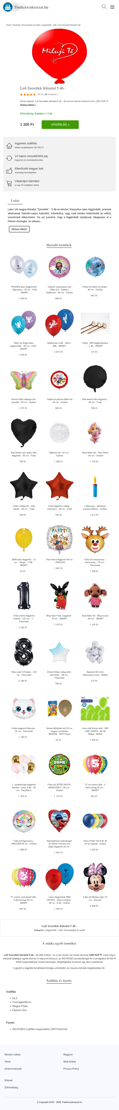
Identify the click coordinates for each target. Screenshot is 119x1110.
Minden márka (12, 1054)
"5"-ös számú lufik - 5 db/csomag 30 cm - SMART (95, 787)
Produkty (16, 25)
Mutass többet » (28, 104)
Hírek (8, 1061)
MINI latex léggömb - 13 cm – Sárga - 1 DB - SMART (24, 562)
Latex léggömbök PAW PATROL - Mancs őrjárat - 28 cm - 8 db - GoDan (59, 900)
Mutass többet (19, 229)
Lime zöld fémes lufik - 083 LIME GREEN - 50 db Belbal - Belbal (95, 731)
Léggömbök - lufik (48, 25)
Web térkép (69, 1061)
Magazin (68, 1054)
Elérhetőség (11, 1087)
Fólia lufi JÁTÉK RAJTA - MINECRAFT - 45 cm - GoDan (60, 787)
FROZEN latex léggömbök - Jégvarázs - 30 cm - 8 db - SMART (24, 290)
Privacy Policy (71, 1068)
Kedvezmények (13, 1068)
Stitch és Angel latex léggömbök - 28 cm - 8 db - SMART (24, 346)
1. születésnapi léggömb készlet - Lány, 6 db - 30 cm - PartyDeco (24, 787)
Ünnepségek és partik (31, 25)
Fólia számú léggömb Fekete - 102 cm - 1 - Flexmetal (23, 618)
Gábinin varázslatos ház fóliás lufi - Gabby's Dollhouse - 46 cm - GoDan (59, 290)
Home (8, 25)
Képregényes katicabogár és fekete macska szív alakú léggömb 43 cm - (59, 844)
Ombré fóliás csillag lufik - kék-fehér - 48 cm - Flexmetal (59, 675)
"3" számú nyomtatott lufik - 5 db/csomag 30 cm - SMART (23, 900)
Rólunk (9, 1080)
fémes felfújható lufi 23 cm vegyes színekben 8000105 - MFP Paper (59, 731)
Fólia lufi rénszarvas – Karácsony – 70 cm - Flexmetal (95, 562)
